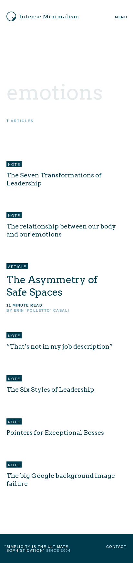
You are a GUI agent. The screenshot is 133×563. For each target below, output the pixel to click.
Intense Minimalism (49, 16)
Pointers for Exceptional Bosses (55, 432)
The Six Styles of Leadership (50, 389)
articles (22, 121)
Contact (116, 547)
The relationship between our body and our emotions (61, 230)
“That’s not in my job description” (59, 346)
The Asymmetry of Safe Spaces (51, 285)
